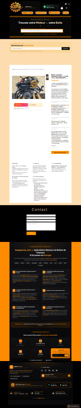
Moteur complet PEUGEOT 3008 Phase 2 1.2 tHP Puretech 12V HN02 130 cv (40, 199)
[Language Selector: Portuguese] (67, 7)
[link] (62, 7)
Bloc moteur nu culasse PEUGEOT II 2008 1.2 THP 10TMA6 (39, 187)
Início (13, 69)
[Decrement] (52, 148)
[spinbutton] (54, 148)
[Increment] (56, 148)
